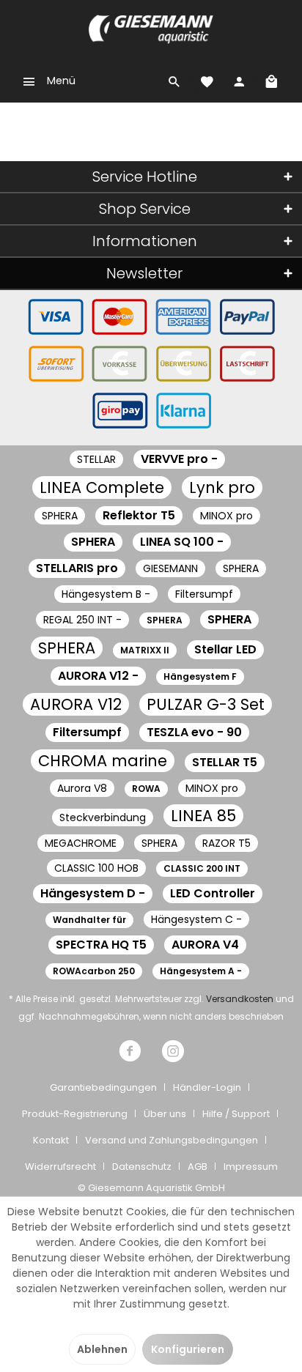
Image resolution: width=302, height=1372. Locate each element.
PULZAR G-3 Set (206, 704)
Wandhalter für (89, 919)
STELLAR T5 (224, 762)
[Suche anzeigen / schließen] (174, 80)
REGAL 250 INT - (82, 619)
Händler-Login (207, 1087)
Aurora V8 (82, 788)
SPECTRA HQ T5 (101, 944)
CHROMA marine (102, 760)
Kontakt (51, 1140)
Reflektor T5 (139, 515)
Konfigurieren (187, 1349)
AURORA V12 (76, 704)
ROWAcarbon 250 (94, 971)
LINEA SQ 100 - (182, 541)
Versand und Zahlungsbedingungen (171, 1140)
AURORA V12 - (98, 675)
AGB (197, 1166)
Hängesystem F (200, 676)
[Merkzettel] (206, 80)
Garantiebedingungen (103, 1087)
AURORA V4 (205, 944)
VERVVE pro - (179, 458)
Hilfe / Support (236, 1114)
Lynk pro (222, 487)
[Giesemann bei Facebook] (130, 1053)
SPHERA (60, 515)
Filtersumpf (204, 594)
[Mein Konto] (239, 80)
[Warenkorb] (271, 80)
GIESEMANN (170, 568)
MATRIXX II (144, 650)
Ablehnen (102, 1349)
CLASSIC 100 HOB (96, 868)
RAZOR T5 (226, 843)
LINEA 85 (203, 815)
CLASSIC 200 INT (201, 868)
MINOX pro (226, 515)
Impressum (251, 1166)
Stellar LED (225, 649)
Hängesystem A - (201, 971)
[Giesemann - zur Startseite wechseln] (151, 29)
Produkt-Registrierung (75, 1114)
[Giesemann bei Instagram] (173, 1053)
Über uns (165, 1114)
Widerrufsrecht (60, 1166)
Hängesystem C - (196, 919)
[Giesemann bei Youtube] (151, 1053)
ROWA (146, 788)
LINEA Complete (102, 487)
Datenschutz (142, 1166)
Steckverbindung (102, 817)
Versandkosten (239, 999)
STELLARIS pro (77, 568)
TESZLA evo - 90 (194, 732)
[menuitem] (45, 80)
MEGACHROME (81, 843)
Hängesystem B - (106, 594)
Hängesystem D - (92, 893)
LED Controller (212, 893)
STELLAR (96, 459)
